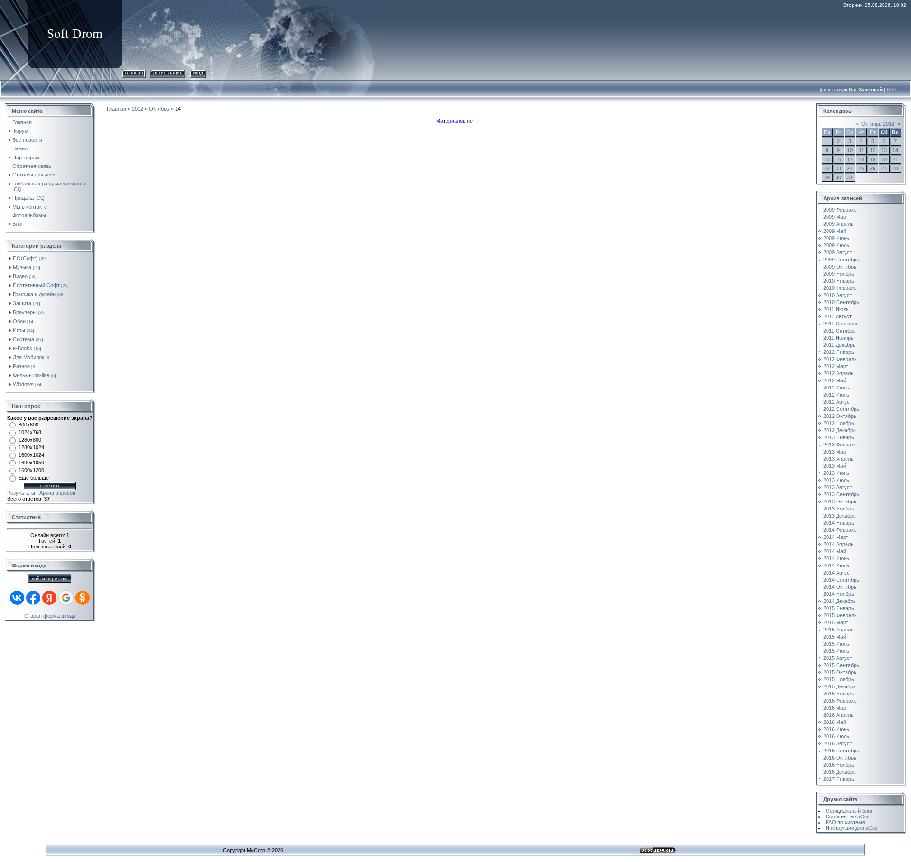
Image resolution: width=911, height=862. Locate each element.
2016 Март (835, 708)
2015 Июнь (836, 644)
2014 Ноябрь (838, 594)
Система (23, 339)
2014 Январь (838, 523)
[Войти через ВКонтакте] (17, 598)
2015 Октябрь (839, 672)
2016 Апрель (838, 715)
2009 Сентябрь (841, 259)
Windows (23, 384)
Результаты (21, 493)
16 (838, 159)
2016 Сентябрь (841, 750)
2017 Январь (838, 779)
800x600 (28, 424)
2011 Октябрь (839, 331)
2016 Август (837, 743)
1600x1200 (31, 470)
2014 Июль (836, 565)
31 (850, 177)
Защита (22, 303)
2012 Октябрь (839, 416)
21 (895, 159)
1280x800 (30, 440)
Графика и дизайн (34, 294)
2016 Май (834, 722)
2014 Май (834, 551)
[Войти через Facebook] (33, 598)
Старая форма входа (49, 616)
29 (827, 177)
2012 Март (835, 366)
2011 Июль (836, 309)
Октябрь (159, 108)
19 (872, 159)
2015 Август (837, 658)
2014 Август (837, 572)
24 (850, 168)
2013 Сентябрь (841, 494)
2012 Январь (838, 352)
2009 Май (834, 231)
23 (838, 168)
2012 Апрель (838, 373)
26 (872, 168)
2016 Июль (836, 736)
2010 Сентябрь (841, 302)
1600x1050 (31, 462)
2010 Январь (838, 281)
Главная (134, 72)
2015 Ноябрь (838, 679)
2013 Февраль (840, 444)
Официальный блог (849, 811)
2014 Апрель (838, 544)
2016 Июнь (836, 729)
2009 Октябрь (839, 266)
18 (861, 159)
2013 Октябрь (839, 501)
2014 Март (835, 537)
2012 (137, 108)
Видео (20, 276)
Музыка (22, 267)
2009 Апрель (838, 224)
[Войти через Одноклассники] (82, 598)
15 (827, 159)
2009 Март (835, 217)
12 (872, 150)
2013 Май (834, 466)
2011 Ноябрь (838, 338)
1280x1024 (31, 447)
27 (884, 168)
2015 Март (835, 622)
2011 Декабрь (839, 345)
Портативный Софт (36, 285)
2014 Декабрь (839, 601)
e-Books (22, 348)
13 (884, 150)
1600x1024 (31, 455)
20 (884, 159)
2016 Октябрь (839, 757)
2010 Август (837, 295)
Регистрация (167, 72)
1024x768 (30, 432)
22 (827, 168)
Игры (19, 330)
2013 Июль (836, 480)
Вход (198, 72)
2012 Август (837, 402)
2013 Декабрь (839, 516)
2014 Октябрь (839, 587)
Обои (19, 321)
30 (838, 177)
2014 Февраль (840, 530)
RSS (892, 89)
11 (861, 150)
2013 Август (837, 487)
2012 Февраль (840, 359)
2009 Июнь (836, 238)
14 (895, 150)
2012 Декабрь (839, 430)
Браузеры (25, 312)
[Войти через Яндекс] (49, 598)
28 (895, 168)
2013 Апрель (838, 459)
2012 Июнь (836, 387)
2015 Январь (838, 608)
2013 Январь (838, 437)
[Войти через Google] (66, 597)
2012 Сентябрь (841, 409)
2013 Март (835, 451)
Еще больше (34, 478)
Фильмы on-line (31, 375)
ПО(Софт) (25, 258)
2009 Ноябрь (838, 274)
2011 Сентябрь (841, 323)
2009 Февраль (840, 210)
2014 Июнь (836, 558)
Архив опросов (57, 493)
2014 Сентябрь (841, 580)
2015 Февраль (840, 615)
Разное (21, 366)
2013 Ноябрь (838, 508)
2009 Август (837, 252)
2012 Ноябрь (838, 423)
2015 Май (834, 637)
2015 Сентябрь (841, 665)
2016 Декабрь (839, 772)
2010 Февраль (840, 288)
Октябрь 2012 (877, 124)
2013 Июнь (836, 473)
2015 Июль (836, 651)
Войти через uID (50, 578)
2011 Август (837, 316)
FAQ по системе (845, 822)
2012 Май (834, 380)
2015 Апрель (838, 629)
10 (850, 150)
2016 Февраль (840, 701)
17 (850, 159)
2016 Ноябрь (838, 765)
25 (861, 168)
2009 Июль (836, 245)
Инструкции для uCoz (852, 828)
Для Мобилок (28, 357)
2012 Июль (836, 395)
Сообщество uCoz (848, 816)
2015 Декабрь (839, 686)
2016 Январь (838, 693)
